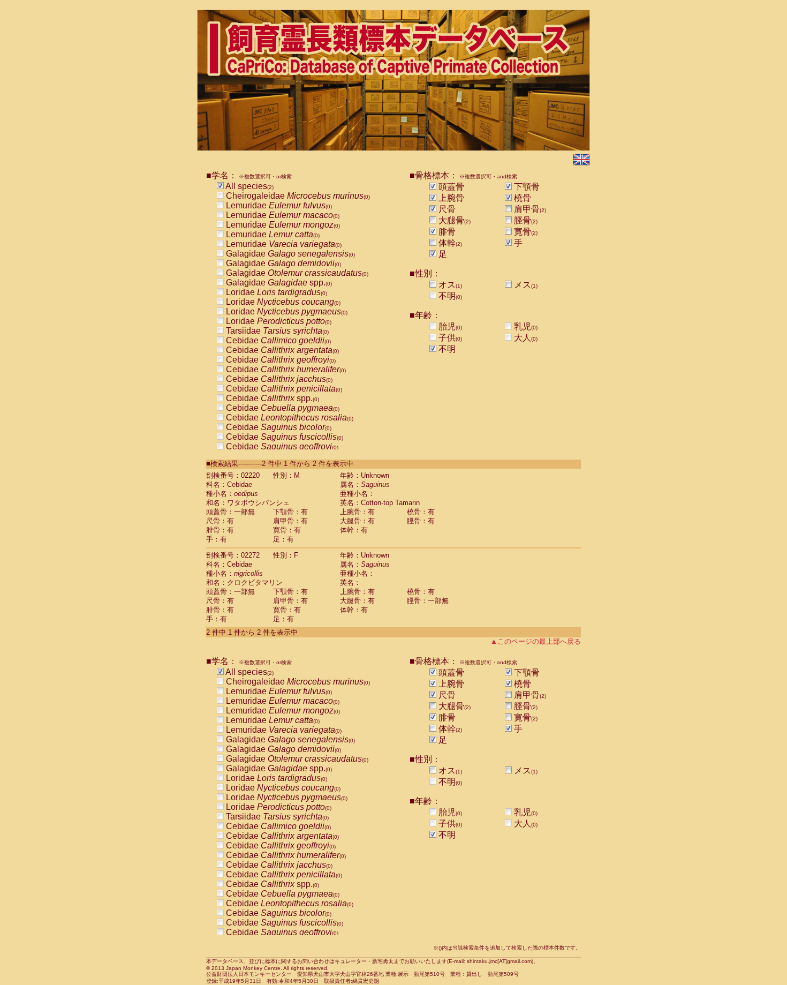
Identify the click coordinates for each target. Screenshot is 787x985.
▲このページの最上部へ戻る (535, 641)
